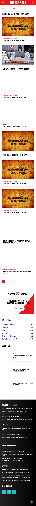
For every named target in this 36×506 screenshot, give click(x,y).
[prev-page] (3, 393)
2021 (9, 9)
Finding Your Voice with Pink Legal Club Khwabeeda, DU (17, 449)
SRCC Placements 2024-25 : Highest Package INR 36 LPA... (17, 408)
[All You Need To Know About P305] (18, 55)
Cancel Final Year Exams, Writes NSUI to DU (17, 272)
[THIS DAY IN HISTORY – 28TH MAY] (18, 169)
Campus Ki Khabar (10, 269)
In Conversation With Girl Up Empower (13, 451)
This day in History (10, 38)
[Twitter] (14, 492)
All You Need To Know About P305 (16, 69)
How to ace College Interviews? (11, 416)
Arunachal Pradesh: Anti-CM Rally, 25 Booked (23, 384)
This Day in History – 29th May (15, 155)
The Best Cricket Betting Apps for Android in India (16, 480)
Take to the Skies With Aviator (10, 434)
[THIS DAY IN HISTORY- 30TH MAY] (18, 83)
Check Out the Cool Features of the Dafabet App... (16, 477)
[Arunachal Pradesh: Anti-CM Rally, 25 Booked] (7, 383)
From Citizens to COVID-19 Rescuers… (12, 458)
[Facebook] (4, 492)
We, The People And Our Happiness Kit (12, 460)
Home (3, 9)
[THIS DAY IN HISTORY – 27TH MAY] (18, 198)
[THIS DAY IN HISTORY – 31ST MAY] (18, 26)
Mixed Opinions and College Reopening (13, 440)
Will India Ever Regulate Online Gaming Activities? (16, 472)
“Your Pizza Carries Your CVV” (15, 126)
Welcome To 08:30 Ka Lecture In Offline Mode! (15, 414)
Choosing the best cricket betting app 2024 (14, 411)
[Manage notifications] (31, 502)
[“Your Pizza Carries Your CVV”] (18, 112)
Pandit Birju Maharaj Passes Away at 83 (22, 356)
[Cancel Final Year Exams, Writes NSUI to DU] (18, 257)
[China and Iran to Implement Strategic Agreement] (7, 369)
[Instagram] (9, 492)
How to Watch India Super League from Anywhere (16, 475)
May (14, 9)
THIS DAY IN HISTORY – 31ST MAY (14, 40)
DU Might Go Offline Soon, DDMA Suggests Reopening (17, 419)
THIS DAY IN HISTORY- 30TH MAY (14, 97)
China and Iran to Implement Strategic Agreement (21, 370)
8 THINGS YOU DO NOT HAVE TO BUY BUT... (13, 432)
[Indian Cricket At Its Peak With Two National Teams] (18, 227)
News (5, 67)
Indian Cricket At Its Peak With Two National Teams (16, 242)
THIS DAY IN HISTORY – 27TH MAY (15, 212)
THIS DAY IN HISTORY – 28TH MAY (15, 183)
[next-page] (14, 281)
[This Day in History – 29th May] (18, 141)
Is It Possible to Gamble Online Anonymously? (15, 469)
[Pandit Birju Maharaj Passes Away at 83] (7, 355)
